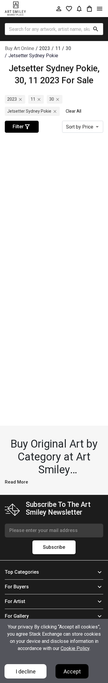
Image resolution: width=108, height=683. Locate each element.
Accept (72, 671)
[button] (54, 572)
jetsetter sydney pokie (29, 111)
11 (33, 99)
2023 (12, 99)
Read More (16, 482)
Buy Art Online (19, 48)
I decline (26, 671)
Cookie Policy (75, 648)
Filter (18, 126)
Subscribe (54, 547)
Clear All (73, 111)
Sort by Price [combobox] (79, 127)
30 (51, 99)
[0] (89, 8)
